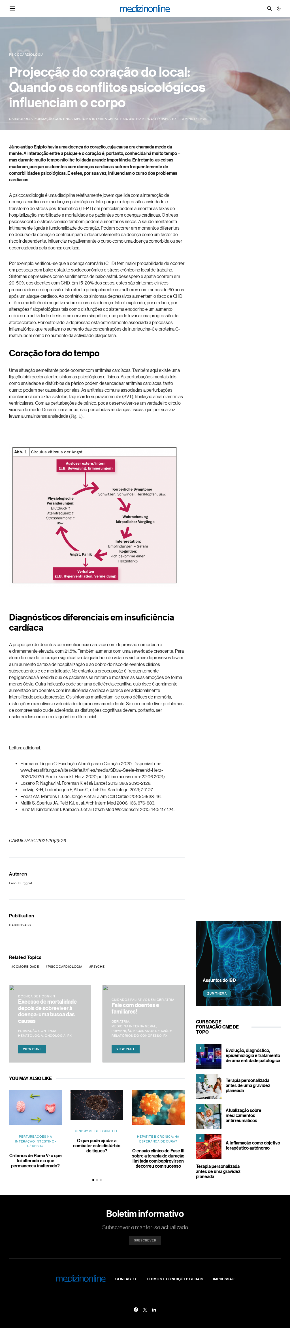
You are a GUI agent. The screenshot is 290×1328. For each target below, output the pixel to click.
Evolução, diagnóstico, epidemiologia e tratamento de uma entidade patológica (253, 1055)
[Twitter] (145, 1309)
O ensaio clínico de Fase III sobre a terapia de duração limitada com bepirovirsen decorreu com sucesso (158, 1158)
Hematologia (30, 1035)
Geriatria (120, 1021)
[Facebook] (136, 1309)
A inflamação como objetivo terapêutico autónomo (253, 1145)
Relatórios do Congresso (137, 1035)
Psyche (98, 966)
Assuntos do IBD (219, 980)
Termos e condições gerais (174, 1279)
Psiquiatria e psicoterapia (145, 118)
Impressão (224, 1279)
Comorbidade (26, 966)
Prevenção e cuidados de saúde (142, 1030)
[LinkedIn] (154, 1309)
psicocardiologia (65, 966)
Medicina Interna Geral (96, 118)
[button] (278, 8)
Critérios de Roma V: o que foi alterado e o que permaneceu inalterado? (35, 1160)
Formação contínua (54, 118)
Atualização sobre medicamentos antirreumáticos (243, 1115)
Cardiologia (21, 118)
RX (174, 118)
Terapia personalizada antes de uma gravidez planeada (248, 1085)
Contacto (125, 1279)
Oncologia (55, 1035)
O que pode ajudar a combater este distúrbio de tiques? (96, 1145)
